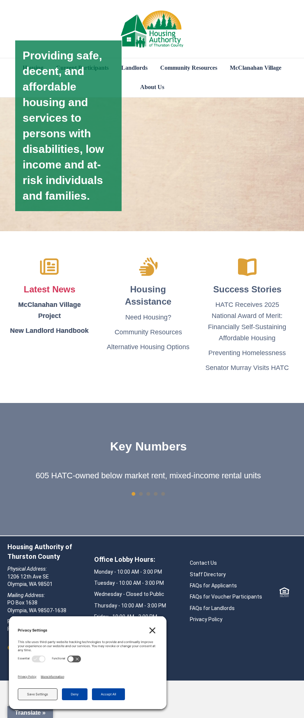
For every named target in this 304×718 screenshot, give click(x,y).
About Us (152, 87)
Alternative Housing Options (148, 347)
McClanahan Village (255, 68)
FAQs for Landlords (212, 608)
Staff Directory (208, 574)
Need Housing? (148, 317)
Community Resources (188, 68)
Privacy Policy (206, 619)
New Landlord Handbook (49, 330)
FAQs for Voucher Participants (226, 597)
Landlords (134, 68)
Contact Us (203, 563)
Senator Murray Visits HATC (247, 367)
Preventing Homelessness (247, 353)
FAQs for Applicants (213, 586)
